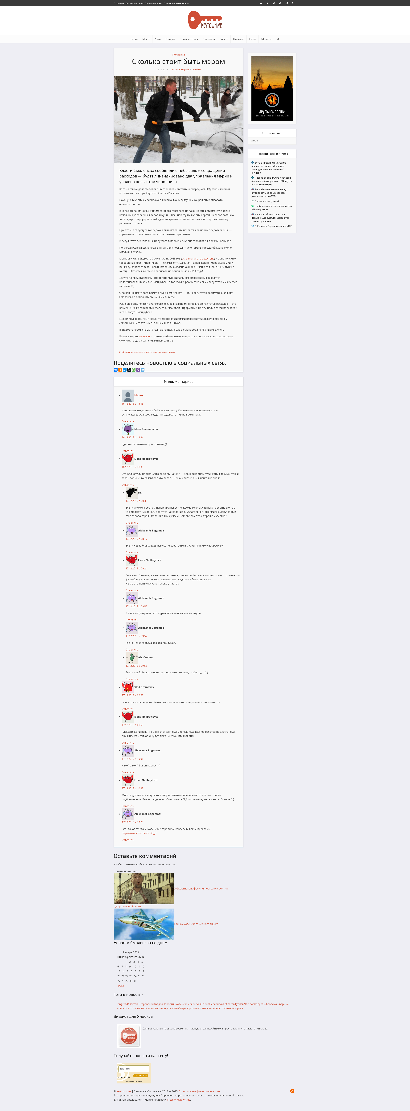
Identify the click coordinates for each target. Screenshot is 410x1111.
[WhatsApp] (133, 370)
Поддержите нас (153, 3)
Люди (134, 38)
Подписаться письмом (134, 1081)
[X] (129, 370)
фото (221, 1008)
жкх (149, 1008)
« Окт (120, 986)
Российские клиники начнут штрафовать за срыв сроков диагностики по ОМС (269, 193)
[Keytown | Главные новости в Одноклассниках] (267, 3)
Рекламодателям (135, 3)
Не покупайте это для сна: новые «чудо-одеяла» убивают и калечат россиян (270, 218)
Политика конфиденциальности (199, 1091)
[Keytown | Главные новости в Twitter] (274, 3)
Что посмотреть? (255, 1004)
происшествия (197, 1008)
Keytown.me (124, 1091)
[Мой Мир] (125, 370)
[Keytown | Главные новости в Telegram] (286, 3)
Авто (158, 38)
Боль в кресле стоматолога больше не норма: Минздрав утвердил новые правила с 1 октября (268, 167)
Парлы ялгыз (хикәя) (267, 201)
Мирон (138, 395)
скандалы (212, 1008)
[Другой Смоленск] (272, 88)
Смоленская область (222, 1004)
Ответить (128, 421)
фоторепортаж (233, 1008)
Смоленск (180, 1004)
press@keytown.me (178, 1099)
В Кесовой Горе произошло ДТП (273, 226)
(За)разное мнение (131, 352)
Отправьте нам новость (176, 3)
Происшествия (189, 38)
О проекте (119, 3)
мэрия (184, 1008)
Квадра (158, 1004)
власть (148, 352)
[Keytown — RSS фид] (293, 3)
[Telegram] (142, 370)
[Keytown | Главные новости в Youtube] (280, 3)
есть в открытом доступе (198, 258)
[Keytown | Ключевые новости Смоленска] (205, 20)
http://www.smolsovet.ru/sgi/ (139, 833)
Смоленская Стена (197, 1004)
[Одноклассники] (120, 370)
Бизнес (224, 38)
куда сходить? (171, 1008)
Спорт (252, 38)
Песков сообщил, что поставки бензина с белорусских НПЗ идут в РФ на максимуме (271, 181)
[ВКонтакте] (116, 370)
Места (146, 38)
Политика (209, 38)
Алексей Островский (141, 1004)
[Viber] (138, 370)
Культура (238, 38)
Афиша (265, 38)
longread (122, 1004)
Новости (168, 1004)
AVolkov (197, 69)
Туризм (239, 1004)
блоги (269, 1004)
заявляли (144, 336)
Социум (170, 38)
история (157, 1008)
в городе (133, 1008)
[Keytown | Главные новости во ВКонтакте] (261, 3)
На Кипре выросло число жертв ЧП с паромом (271, 207)
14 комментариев (179, 69)
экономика (169, 352)
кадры (157, 352)
